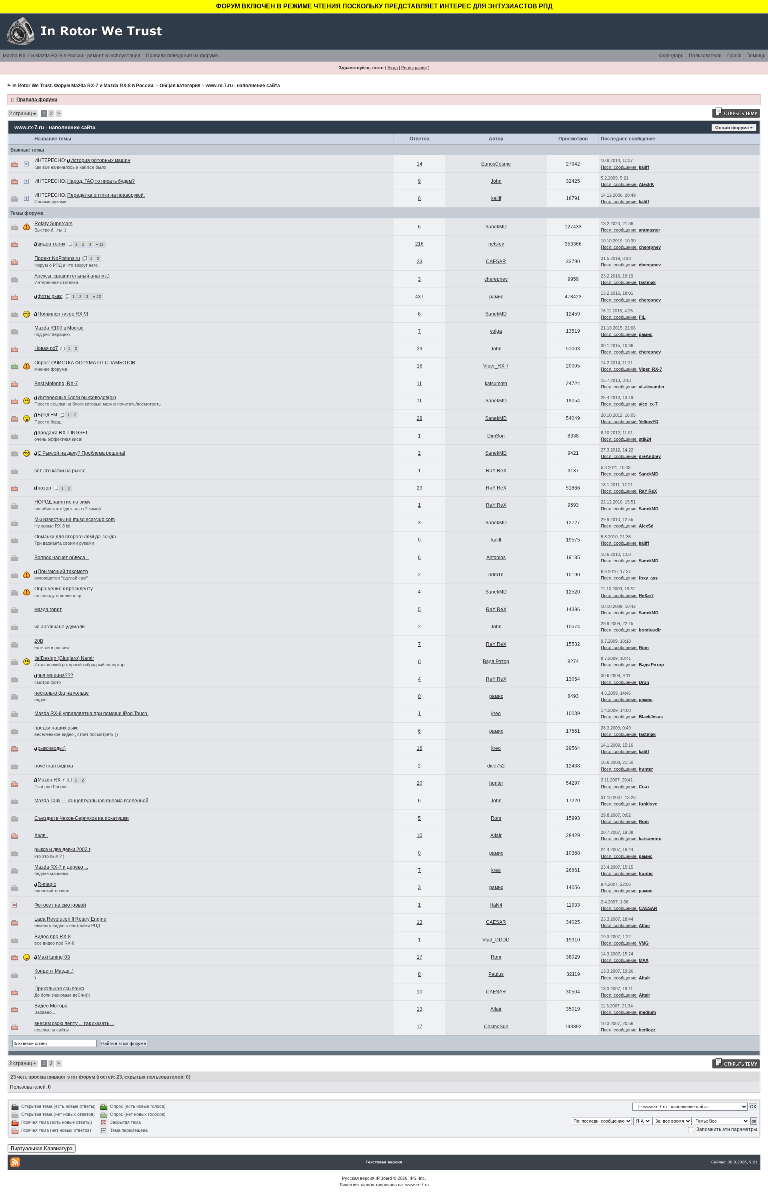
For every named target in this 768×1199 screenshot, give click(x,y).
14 (419, 164)
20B (38, 641)
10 (419, 835)
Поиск (734, 55)
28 (419, 418)
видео (40, 699)
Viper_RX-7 (496, 366)
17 (419, 957)
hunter (646, 769)
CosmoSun (496, 1026)
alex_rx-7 (648, 404)
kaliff (644, 167)
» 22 (97, 296)
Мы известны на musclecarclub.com (74, 519)
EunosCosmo (496, 164)
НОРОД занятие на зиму (62, 502)
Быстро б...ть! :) (50, 230)
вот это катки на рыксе (60, 471)
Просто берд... (49, 422)
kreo (496, 713)
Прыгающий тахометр (63, 571)
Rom (644, 647)
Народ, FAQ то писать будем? (101, 181)
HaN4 (496, 905)
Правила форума (37, 99)
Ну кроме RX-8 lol (52, 526)
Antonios (496, 557)
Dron (644, 682)
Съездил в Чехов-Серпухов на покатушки (81, 818)
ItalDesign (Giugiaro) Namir (64, 658)
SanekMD (496, 227)
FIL (642, 317)
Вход (393, 67)
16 (419, 366)
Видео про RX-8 (52, 936)
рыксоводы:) (52, 748)
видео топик (51, 244)
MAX (643, 960)
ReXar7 (646, 595)
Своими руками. (51, 201)
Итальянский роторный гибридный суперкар (79, 664)
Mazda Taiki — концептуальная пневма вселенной (91, 800)
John (496, 181)
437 (419, 297)
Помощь (755, 55)
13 (419, 922)
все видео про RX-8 (54, 943)
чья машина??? (55, 675)
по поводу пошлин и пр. (58, 595)
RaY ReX (496, 471)
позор (44, 488)
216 (419, 244)
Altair (496, 835)
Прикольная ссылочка (59, 988)
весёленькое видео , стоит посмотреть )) (76, 734)
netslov (496, 244)
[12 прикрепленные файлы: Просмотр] (36, 780)
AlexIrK (646, 184)
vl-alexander (651, 386)
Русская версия (358, 1178)
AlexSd (646, 526)
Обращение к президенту (63, 589)
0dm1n (496, 575)
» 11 (100, 244)
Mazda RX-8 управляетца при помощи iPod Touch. (91, 713)
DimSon (496, 436)
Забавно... (44, 1012)
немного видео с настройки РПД (67, 925)
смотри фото (47, 682)
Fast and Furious (51, 786)
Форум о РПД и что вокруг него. (66, 265)
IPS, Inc (417, 1178)
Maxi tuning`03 (54, 957)
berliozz (647, 1029)
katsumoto (496, 383)
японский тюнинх (51, 890)
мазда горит (48, 609)
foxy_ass (648, 578)
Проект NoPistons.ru (57, 258)
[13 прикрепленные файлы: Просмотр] (36, 433)
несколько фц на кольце (61, 693)
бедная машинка (51, 873)
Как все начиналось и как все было (70, 167)
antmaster (649, 230)
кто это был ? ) (49, 856)
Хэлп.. (41, 835)
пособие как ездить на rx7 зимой (67, 508)
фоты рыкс (50, 296)
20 (419, 783)
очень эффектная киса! (58, 439)
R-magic (47, 884)
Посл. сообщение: (619, 167)
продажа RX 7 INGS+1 (63, 433)
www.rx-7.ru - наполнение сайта (243, 85)
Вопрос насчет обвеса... (61, 557)
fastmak (647, 282)
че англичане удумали (59, 626)
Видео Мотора (51, 1006)
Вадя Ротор (496, 661)
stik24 (645, 439)
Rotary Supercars (53, 223)
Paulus (496, 974)
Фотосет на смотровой (60, 905)
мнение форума (50, 369)
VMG (644, 943)
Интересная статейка (56, 282)
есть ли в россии (51, 647)
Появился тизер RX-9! (63, 314)
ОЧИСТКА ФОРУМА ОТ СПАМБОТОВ (93, 363)
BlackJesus (651, 716)
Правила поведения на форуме (182, 55)
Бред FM (47, 415)
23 (419, 261)
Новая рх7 (46, 348)
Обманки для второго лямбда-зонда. (75, 537)
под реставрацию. (52, 334)
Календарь (670, 55)
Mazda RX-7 (51, 780)
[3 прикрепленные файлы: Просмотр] (36, 453)
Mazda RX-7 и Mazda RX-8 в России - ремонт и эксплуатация (71, 55)
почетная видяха (53, 766)
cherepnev (650, 247)
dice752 (496, 766)
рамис (496, 297)
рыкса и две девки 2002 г (62, 849)
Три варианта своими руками (64, 543)
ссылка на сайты (51, 1029)
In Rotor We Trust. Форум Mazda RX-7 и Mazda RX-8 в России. (83, 85)
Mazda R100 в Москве (59, 328)
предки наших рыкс (56, 728)
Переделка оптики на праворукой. (106, 195)
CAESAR (496, 261)
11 (419, 383)
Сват (644, 786)
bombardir (650, 629)
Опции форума (732, 127)
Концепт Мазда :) (54, 971)
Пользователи (705, 55)
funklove (648, 803)
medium (647, 1012)
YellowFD (648, 421)
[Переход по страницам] (70, 244)
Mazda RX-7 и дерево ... (61, 867)
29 (419, 349)
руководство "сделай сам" (61, 578)
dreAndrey (650, 456)
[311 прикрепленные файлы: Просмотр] (36, 296)
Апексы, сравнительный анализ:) (72, 276)
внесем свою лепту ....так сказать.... (74, 1023)
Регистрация (414, 67)
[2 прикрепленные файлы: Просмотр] (36, 884)
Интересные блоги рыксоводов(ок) (77, 397)
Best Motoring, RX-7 (56, 383)
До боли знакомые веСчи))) (62, 995)
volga (496, 331)
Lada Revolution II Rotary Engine (70, 919)
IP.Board (384, 1178)
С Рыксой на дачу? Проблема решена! (81, 453)
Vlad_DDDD (496, 940)
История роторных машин (100, 160)
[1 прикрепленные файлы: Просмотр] (68, 160)
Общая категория (180, 85)
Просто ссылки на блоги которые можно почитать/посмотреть (97, 404)
